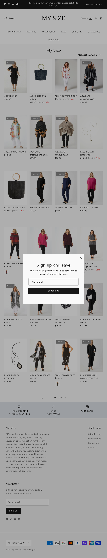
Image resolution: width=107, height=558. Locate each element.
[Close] (81, 258)
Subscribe (53, 291)
